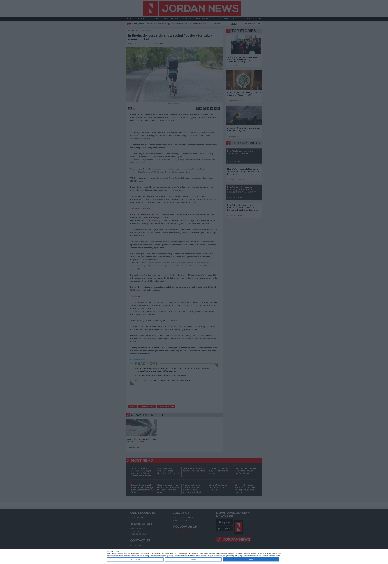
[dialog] (194, 556)
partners (115, 553)
